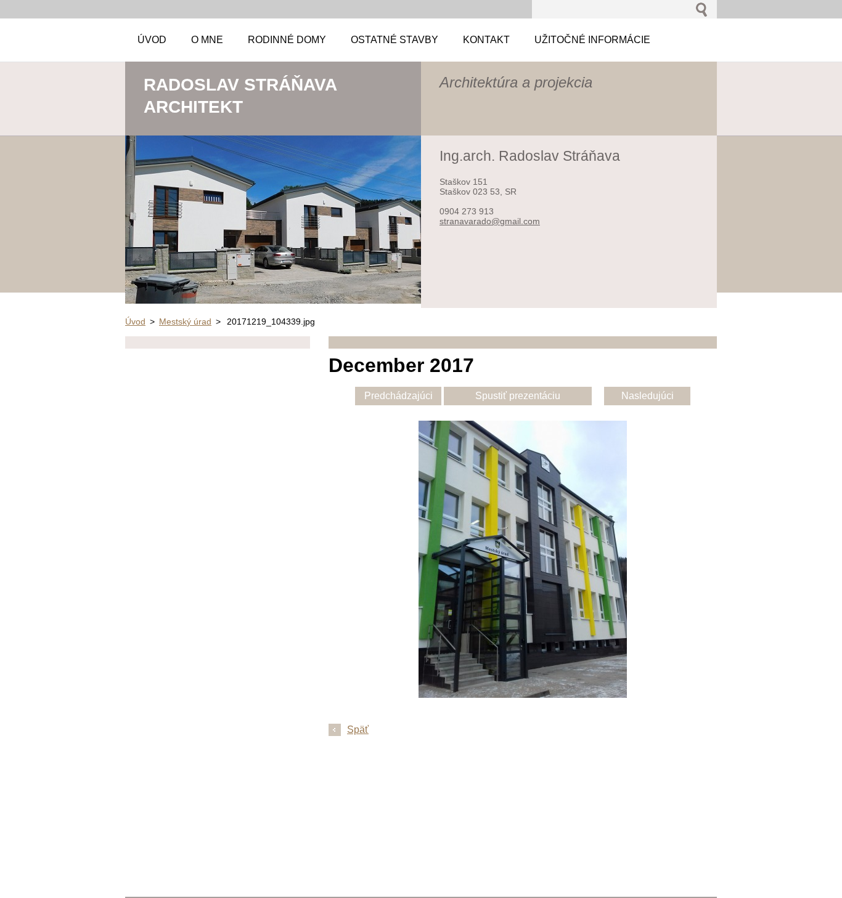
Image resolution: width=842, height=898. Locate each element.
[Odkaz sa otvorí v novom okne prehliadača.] (523, 694)
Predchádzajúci (398, 395)
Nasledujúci (647, 395)
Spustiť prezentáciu (517, 395)
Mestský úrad (185, 321)
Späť (358, 729)
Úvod (135, 321)
